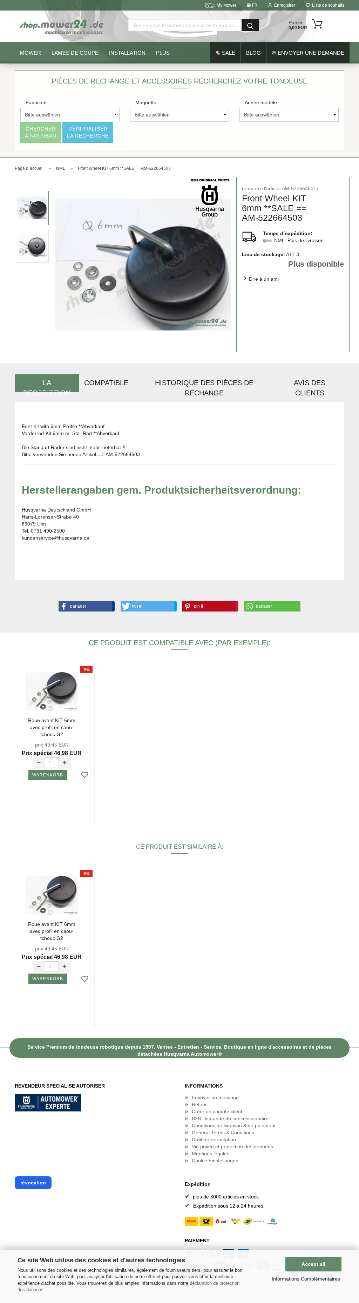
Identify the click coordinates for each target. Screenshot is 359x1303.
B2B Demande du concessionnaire (230, 1118)
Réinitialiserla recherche (88, 132)
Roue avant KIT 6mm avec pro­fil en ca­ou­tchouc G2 (51, 727)
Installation (127, 53)
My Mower (226, 5)
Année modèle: (261, 102)
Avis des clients (309, 385)
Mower (30, 53)
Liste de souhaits (327, 5)
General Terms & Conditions (223, 1132)
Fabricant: (37, 102)
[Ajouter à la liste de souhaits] (85, 775)
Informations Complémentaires (306, 1279)
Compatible (106, 383)
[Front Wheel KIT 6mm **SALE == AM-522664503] (143, 264)
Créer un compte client (217, 1111)
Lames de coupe (75, 53)
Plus (163, 53)
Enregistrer (283, 5)
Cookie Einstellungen (215, 1160)
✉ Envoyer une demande (308, 53)
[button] (85, 606)
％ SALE (225, 53)
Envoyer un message (215, 1097)
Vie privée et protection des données (232, 1146)
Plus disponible (316, 264)
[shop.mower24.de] (62, 26)
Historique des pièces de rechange (204, 385)
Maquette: (146, 102)
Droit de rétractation (214, 1139)
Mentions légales (210, 1153)
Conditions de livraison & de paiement (234, 1125)
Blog (253, 53)
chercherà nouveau (40, 132)
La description (46, 385)
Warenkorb (47, 775)
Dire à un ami (264, 279)
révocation (33, 1182)
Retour (199, 1104)
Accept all (313, 1264)
